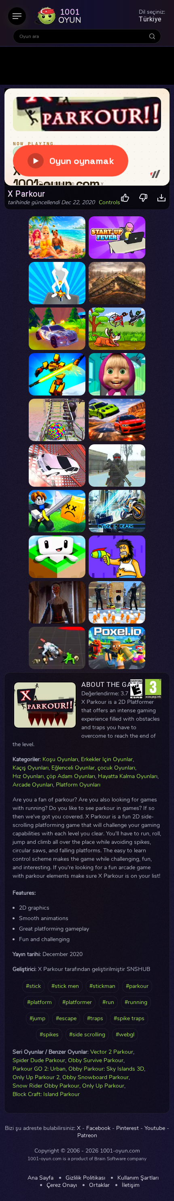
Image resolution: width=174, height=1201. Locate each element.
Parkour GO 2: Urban (39, 1069)
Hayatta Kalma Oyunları (127, 776)
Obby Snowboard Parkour (95, 1077)
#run (108, 1002)
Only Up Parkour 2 (36, 1077)
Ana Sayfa (40, 1178)
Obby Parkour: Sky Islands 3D (106, 1069)
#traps (95, 1018)
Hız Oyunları (28, 776)
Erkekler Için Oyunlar (107, 759)
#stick (33, 986)
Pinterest (127, 1128)
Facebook (98, 1128)
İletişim (131, 1185)
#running (136, 1002)
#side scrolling (87, 1034)
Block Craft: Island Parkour (46, 1094)
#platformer (77, 1002)
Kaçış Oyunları (31, 768)
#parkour (137, 986)
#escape (66, 1018)
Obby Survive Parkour (95, 1060)
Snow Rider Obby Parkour (46, 1086)
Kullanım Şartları (138, 1178)
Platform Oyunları (78, 785)
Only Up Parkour (103, 1086)
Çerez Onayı (62, 1185)
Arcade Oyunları (33, 785)
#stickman (102, 986)
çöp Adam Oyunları (71, 776)
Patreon (87, 1135)
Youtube (154, 1128)
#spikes (49, 1034)
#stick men (65, 986)
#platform (39, 1002)
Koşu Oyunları (60, 759)
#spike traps (129, 1018)
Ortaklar (99, 1185)
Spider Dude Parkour (39, 1060)
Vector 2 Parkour (111, 1052)
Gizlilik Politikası (85, 1178)
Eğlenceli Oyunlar (73, 768)
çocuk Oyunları (116, 768)
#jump (37, 1018)
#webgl (125, 1034)
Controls (109, 202)
